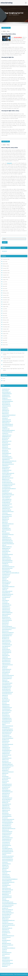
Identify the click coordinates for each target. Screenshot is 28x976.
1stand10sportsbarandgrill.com (8, 543)
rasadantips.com (5, 408)
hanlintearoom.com (6, 931)
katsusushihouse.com (6, 661)
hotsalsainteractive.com (6, 399)
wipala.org (4, 598)
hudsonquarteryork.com (7, 897)
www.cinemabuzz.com (6, 871)
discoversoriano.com (6, 617)
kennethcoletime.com (6, 689)
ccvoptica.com (5, 862)
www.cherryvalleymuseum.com (8, 473)
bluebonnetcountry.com (6, 441)
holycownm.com (5, 742)
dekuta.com (4, 869)
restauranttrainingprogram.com (8, 566)
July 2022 (5, 335)
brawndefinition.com (6, 643)
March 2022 (5, 344)
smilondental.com (5, 549)
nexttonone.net (5, 811)
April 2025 (5, 261)
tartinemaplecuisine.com (7, 693)
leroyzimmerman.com (6, 937)
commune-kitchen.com (6, 652)
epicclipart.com (5, 442)
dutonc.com (4, 702)
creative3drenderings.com (7, 797)
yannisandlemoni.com (6, 528)
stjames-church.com (6, 670)
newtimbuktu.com (5, 410)
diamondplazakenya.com (7, 906)
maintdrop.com (5, 445)
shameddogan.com (5, 794)
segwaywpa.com (5, 788)
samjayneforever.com (6, 915)
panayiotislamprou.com (6, 456)
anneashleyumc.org (6, 836)
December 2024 (6, 270)
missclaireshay (7, 3)
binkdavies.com (5, 647)
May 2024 (5, 286)
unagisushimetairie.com (6, 434)
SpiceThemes (24, 974)
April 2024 (5, 288)
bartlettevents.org (5, 468)
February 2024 (6, 293)
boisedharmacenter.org (6, 595)
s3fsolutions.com (5, 491)
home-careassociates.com (7, 591)
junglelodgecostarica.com (7, 707)
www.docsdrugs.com (6, 843)
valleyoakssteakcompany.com (7, 765)
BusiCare (19, 974)
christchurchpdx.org (6, 649)
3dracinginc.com (5, 624)
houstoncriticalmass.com (7, 626)
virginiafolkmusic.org (6, 574)
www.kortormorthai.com (7, 833)
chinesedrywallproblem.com (7, 730)
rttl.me (3, 955)
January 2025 (5, 268)
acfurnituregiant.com (6, 404)
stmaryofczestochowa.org (7, 683)
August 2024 (5, 279)
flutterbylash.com (5, 929)
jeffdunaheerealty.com (6, 825)
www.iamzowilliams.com (7, 880)
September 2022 (6, 331)
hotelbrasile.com (5, 465)
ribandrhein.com (5, 577)
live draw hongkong (18, 37)
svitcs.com (4, 774)
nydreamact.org (5, 433)
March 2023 (5, 317)
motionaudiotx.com (6, 954)
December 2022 (6, 324)
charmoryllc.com (5, 623)
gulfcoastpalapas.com (6, 790)
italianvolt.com (5, 522)
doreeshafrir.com (5, 673)
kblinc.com (4, 531)
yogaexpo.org (4, 589)
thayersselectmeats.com (7, 785)
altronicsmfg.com (5, 411)
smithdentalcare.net (6, 961)
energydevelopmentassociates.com (9, 488)
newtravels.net (5, 418)
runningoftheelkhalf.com (6, 823)
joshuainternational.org (6, 814)
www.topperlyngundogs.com (7, 822)
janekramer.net (5, 695)
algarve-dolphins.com (6, 712)
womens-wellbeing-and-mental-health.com (10, 572)
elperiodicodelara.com (6, 392)
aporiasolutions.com (6, 787)
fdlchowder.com (5, 846)
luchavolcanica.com (6, 741)
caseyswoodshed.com (6, 767)
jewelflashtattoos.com (6, 436)
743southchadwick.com (6, 496)
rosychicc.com (5, 601)
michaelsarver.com (5, 555)
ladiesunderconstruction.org (7, 477)
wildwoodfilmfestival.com (7, 462)
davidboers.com (5, 802)
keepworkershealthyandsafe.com (8, 430)
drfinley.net (4, 938)
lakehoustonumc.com (6, 808)
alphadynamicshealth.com (7, 928)
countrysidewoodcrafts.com (7, 424)
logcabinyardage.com (6, 800)
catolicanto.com (5, 580)
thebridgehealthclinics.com (7, 791)
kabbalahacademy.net (6, 548)
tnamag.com (4, 782)
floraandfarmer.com (6, 490)
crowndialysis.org (5, 565)
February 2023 (6, 320)
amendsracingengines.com (7, 831)
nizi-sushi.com (5, 696)
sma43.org (4, 854)
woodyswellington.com (6, 892)
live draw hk (4, 251)
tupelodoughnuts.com (6, 537)
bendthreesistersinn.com (7, 732)
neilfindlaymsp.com (6, 753)
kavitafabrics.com (5, 739)
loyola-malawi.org (5, 600)
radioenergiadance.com (6, 453)
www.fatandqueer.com (6, 834)
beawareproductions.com (7, 676)
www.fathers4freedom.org (7, 820)
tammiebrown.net (5, 701)
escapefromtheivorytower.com (8, 494)
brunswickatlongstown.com (7, 692)
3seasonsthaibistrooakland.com (8, 586)
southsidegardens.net (6, 885)
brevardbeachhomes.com (7, 493)
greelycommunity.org (6, 663)
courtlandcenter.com (6, 751)
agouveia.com (4, 946)
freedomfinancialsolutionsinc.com (8, 828)
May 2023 (5, 313)
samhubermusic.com (6, 964)
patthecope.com (5, 773)
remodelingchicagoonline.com (8, 856)
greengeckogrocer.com (6, 557)
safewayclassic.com (6, 422)
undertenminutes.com (6, 405)
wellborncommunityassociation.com (9, 460)
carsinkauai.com (5, 921)
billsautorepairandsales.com (7, 909)
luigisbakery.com (5, 865)
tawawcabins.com (5, 517)
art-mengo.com (5, 698)
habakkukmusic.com (6, 810)
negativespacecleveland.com (7, 725)
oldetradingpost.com (6, 476)
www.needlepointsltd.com (7, 848)
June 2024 (5, 284)
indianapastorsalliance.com (7, 764)
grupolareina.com (5, 471)
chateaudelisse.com (6, 459)
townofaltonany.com (6, 722)
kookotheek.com (5, 454)
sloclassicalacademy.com (7, 635)
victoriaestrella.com (6, 748)
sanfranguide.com (5, 621)
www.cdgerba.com (5, 900)
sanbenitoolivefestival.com (7, 612)
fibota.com (4, 898)
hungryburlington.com (6, 690)
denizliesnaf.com (5, 770)
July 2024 (5, 281)
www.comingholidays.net (7, 620)
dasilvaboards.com (5, 637)
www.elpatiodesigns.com (7, 895)
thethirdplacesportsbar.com (7, 889)
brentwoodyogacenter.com (7, 857)
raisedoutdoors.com (6, 508)
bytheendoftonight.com (6, 604)
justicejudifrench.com (6, 684)
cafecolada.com (5, 615)
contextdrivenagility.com (7, 678)
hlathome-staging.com (6, 558)
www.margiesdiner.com (6, 845)
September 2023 (6, 304)
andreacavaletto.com (6, 592)
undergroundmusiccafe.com (7, 963)
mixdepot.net (4, 872)
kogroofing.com (5, 450)
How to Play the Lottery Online (9, 147)
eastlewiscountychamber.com (8, 632)
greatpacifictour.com (6, 747)
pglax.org (4, 724)
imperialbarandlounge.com (7, 506)
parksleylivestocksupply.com (7, 594)
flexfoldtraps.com (5, 830)
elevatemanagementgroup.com (8, 935)
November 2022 (6, 326)
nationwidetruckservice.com (7, 744)
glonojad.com (4, 667)
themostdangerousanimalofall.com (9, 627)
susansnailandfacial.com (6, 816)
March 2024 (5, 290)
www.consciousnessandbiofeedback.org (9, 879)
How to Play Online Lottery (8, 34)
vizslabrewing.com (5, 525)
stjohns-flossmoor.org (6, 733)
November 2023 (6, 299)
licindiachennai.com (6, 395)
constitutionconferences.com (8, 771)
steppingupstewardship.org (7, 860)
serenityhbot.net (5, 813)
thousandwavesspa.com (6, 750)
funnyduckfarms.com (6, 932)
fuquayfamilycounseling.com (7, 944)
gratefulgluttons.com (6, 607)
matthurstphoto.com (6, 917)
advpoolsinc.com (5, 761)
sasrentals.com (5, 552)
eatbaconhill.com (5, 413)
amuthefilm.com (5, 653)
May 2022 (5, 340)
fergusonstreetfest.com (6, 914)
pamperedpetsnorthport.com (8, 534)
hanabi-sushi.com (5, 866)
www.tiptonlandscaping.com (7, 859)
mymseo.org (4, 949)
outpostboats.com (5, 603)
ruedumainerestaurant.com (7, 664)
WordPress (11, 974)
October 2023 (6, 302)
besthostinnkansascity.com (7, 960)
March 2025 (5, 263)
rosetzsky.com (5, 666)
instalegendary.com (6, 428)
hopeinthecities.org (6, 606)
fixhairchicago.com (5, 768)
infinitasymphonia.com (6, 658)
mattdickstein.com (5, 805)
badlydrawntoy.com (6, 807)
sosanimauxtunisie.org (6, 448)
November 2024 (6, 272)
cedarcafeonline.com (6, 402)
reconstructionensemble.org (7, 738)
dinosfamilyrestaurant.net (7, 482)
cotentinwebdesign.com (6, 474)
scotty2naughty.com (6, 672)
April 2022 (5, 342)
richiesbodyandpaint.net (6, 393)
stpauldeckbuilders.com (6, 839)
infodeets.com (5, 398)
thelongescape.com (6, 704)
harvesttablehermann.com (7, 485)
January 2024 (5, 295)
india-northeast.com (6, 497)
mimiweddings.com (6, 958)
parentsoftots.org (5, 796)
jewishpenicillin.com (6, 569)
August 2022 (5, 333)
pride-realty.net (5, 926)
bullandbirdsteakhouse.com (7, 849)
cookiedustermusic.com (6, 736)
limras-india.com (5, 390)
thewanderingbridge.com (7, 686)
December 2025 (6, 259)
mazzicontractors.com (6, 888)
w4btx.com (4, 545)
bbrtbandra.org (5, 439)
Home (10, 14)
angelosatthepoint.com (6, 762)
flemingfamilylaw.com (6, 940)
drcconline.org (5, 756)
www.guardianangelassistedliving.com (9, 903)
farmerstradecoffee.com (7, 799)
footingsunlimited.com (6, 840)
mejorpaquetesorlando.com (7, 542)
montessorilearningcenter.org (8, 912)
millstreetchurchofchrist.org (7, 923)
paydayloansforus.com (6, 419)
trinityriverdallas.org (6, 583)
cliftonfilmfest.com (5, 505)
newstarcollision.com (6, 551)
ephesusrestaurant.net (6, 891)
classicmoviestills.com (6, 614)
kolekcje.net (4, 578)
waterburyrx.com (5, 759)
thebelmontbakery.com (6, 421)
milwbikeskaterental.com (7, 719)
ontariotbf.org (4, 427)
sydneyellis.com (5, 563)
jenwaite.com (4, 934)
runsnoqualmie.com (6, 842)
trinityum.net (4, 886)
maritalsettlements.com (6, 718)
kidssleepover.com (5, 416)
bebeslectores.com (5, 479)
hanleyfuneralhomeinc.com (7, 540)
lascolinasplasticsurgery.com (7, 851)
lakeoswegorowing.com (6, 943)
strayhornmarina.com (6, 640)
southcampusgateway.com (7, 457)
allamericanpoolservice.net (7, 568)
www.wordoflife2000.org (7, 514)
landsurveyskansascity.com (7, 837)
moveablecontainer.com (6, 470)
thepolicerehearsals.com (7, 629)
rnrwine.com (4, 941)
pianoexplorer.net (5, 883)
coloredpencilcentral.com (7, 503)
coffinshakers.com (5, 681)
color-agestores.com (6, 597)
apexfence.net (4, 966)
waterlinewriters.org (6, 793)
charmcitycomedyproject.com (8, 675)
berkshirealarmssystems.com (8, 523)
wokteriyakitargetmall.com (7, 560)
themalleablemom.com (6, 687)
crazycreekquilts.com (6, 646)
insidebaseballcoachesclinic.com (8, 920)
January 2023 (5, 322)
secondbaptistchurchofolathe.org (8, 947)
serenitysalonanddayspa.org (7, 401)
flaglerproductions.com (6, 641)
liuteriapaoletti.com (6, 727)
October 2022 (6, 329)
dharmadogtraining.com (6, 952)
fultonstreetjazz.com (6, 467)
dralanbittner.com (5, 526)
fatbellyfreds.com (5, 894)
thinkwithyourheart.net (6, 509)
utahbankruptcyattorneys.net (7, 511)
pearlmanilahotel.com (6, 444)
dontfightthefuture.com (6, 500)
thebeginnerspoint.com (6, 618)
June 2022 (5, 338)
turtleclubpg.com (5, 745)
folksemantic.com (5, 519)
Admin (4, 31)
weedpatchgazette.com (6, 529)
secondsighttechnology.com (7, 554)
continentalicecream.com (7, 644)
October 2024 (6, 275)
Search (4, 242)
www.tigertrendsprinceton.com (8, 819)
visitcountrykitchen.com (7, 710)
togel (4, 380)
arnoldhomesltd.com (6, 502)
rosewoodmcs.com (5, 874)
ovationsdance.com (6, 575)
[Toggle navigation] (25, 3)
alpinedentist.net (5, 451)
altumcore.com (5, 779)
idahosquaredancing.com (7, 516)
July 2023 (5, 308)
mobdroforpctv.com (6, 609)
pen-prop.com (5, 817)
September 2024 (6, 277)
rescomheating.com (6, 957)
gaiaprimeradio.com (6, 699)
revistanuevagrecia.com (6, 669)
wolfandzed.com (5, 868)
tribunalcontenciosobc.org (7, 634)
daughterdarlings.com (6, 396)
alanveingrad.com (5, 713)
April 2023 (5, 315)
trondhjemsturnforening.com (7, 905)
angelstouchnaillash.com (7, 546)
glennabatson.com (5, 638)
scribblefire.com (5, 588)
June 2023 (5, 311)
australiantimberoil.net (6, 480)
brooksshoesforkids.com (7, 784)
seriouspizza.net (5, 776)
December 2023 (6, 297)
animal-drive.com (5, 781)
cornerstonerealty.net (6, 877)
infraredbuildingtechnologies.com (8, 483)
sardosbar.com (5, 520)
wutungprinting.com (6, 716)
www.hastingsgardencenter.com (8, 882)
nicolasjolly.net (5, 656)
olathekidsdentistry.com (6, 539)
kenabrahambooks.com (6, 650)
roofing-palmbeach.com (6, 499)
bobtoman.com (5, 447)
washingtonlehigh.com (6, 863)
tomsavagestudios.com (6, 571)
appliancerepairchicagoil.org (7, 425)
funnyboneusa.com (5, 735)
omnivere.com (5, 407)
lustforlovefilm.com (6, 655)
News (8, 31)
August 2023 (5, 306)
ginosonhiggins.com (6, 715)
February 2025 (6, 266)
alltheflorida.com (5, 918)
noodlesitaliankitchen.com (7, 431)
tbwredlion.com (5, 908)
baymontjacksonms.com (7, 721)
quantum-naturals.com (6, 911)
